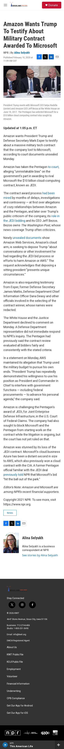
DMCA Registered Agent (18, 640)
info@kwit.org (19, 634)
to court (53, 167)
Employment (14, 669)
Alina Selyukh (22, 52)
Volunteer (12, 676)
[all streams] (59, 745)
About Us (12, 647)
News (10, 512)
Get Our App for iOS (17, 713)
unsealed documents (27, 238)
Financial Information (18, 683)
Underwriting (14, 691)
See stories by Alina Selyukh (40, 555)
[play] (5, 744)
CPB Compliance (16, 698)
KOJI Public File (15, 662)
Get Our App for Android (20, 705)
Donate (53, 5)
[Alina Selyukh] (11, 543)
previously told (13, 474)
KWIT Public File (15, 654)
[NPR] (12, 732)
